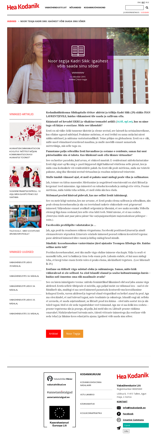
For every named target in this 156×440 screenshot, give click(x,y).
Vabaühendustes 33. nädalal (24, 313)
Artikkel (72, 79)
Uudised (11, 21)
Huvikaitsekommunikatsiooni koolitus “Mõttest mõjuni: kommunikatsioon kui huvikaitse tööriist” (24, 153)
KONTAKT (122, 401)
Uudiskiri (145, 12)
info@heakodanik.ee (134, 407)
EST (143, 2)
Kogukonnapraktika (91, 413)
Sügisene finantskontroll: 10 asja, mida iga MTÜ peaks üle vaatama (25, 194)
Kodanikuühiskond (94, 7)
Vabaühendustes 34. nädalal (24, 276)
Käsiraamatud (87, 403)
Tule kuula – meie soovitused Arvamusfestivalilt (24, 232)
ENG (139, 2)
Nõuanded (75, 7)
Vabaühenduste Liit (56, 7)
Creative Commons (133, 419)
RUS (147, 2)
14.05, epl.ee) (125, 121)
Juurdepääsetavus (131, 12)
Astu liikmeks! (87, 394)
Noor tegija (82, 79)
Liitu (126, 431)
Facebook (128, 413)
